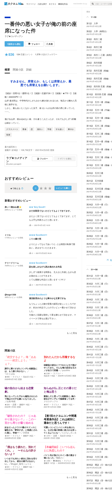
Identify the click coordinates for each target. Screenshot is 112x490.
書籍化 (58, 461)
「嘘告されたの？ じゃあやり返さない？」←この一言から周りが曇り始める (20, 419)
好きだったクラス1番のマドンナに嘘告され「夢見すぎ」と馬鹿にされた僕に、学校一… (21, 430)
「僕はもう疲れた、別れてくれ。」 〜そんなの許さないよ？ (20, 450)
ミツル (8, 234)
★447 (7, 436)
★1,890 (47, 461)
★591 (7, 467)
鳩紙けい (60, 457)
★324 (7, 404)
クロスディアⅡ (51, 401)
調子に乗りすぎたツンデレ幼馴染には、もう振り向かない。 (21, 370)
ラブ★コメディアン (14, 36)
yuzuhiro (66, 370)
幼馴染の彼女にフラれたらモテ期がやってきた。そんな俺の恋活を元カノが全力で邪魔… (60, 367)
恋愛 (14, 404)
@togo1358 (10, 294)
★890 (7, 377)
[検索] (92, 3)
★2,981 (47, 373)
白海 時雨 (11, 401)
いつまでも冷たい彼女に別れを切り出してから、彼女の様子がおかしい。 (21, 461)
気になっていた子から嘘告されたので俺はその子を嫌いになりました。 (21, 397)
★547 (46, 404)
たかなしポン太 (69, 432)
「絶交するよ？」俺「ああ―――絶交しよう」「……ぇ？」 (20, 360)
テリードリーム (12, 262)
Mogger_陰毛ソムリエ (21, 463)
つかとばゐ (10, 373)
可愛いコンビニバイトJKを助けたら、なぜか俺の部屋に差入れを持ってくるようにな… (60, 430)
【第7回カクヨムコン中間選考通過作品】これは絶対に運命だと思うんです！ (60, 419)
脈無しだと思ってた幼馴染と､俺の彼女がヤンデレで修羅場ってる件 (59, 397)
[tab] (8, 70)
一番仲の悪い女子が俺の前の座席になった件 (41, 27)
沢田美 (26, 432)
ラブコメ (16, 376)
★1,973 (47, 436)
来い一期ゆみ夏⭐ (13, 206)
